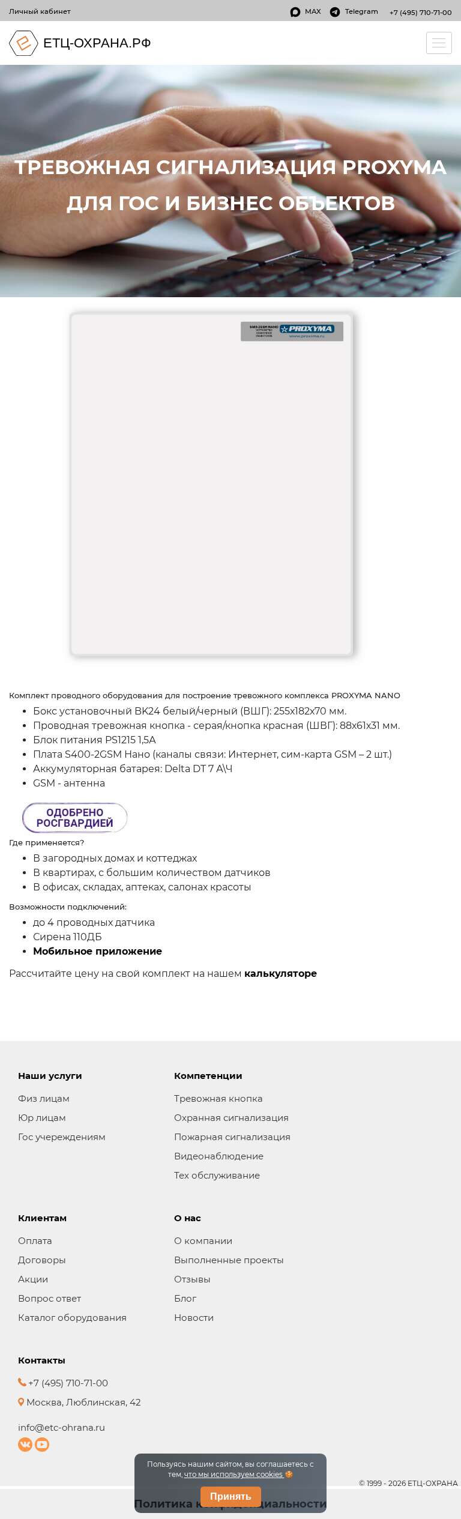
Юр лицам (42, 1117)
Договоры (42, 1260)
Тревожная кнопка (218, 1098)
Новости (194, 1317)
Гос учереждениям (62, 1137)
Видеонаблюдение (219, 1156)
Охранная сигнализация (231, 1117)
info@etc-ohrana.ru (61, 1427)
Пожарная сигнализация (232, 1137)
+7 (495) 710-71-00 (421, 12)
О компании (203, 1240)
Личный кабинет (40, 11)
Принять (231, 1496)
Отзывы (192, 1279)
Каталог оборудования (72, 1317)
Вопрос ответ (49, 1298)
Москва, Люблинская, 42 (82, 1402)
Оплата (35, 1240)
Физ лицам (44, 1098)
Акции (33, 1279)
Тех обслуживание (217, 1175)
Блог (185, 1298)
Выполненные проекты (229, 1260)
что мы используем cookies (234, 1474)
